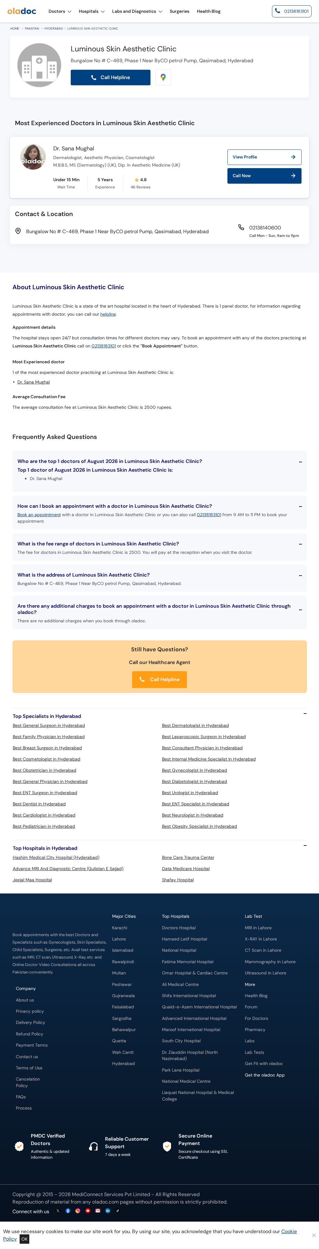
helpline (108, 314)
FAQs (21, 1097)
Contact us (27, 1056)
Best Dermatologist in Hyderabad (195, 725)
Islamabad (122, 950)
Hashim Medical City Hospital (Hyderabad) (56, 857)
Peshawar (122, 984)
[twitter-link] (58, 1211)
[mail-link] (98, 1211)
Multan (119, 973)
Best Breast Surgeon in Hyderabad (47, 748)
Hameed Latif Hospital (184, 939)
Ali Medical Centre (180, 984)
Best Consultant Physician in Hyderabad (202, 748)
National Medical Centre (186, 1081)
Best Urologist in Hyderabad (190, 792)
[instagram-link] (78, 1211)
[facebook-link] (68, 1211)
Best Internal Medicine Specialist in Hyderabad (209, 759)
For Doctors (256, 1018)
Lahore (119, 939)
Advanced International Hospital (194, 1018)
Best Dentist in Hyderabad (39, 804)
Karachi (119, 928)
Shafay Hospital (178, 880)
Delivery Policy (30, 1022)
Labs (250, 1041)
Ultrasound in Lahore (265, 973)
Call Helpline (164, 679)
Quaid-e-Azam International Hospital (199, 1007)
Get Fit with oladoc (264, 1063)
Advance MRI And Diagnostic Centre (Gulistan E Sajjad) (68, 868)
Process (24, 1108)
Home (14, 28)
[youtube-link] (88, 1211)
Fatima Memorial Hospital (187, 961)
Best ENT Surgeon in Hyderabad (45, 792)
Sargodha (121, 1018)
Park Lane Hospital (180, 1070)
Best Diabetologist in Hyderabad (194, 781)
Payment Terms (32, 1045)
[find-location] (163, 77)
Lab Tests (254, 1052)
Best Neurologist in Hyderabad (192, 815)
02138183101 (104, 346)
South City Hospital (181, 1041)
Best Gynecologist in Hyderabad (194, 770)
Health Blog (256, 995)
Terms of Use (29, 1068)
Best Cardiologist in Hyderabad (44, 815)
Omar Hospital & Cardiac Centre (195, 973)
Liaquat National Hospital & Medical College (198, 1095)
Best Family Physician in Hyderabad (49, 736)
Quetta (119, 1041)
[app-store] (273, 1093)
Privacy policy (30, 1011)
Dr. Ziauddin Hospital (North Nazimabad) (190, 1055)
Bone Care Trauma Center (188, 857)
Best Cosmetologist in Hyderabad (46, 759)
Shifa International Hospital (189, 995)
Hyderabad (54, 28)
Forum (251, 1007)
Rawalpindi (123, 961)
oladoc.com (105, 1202)
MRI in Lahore (258, 928)
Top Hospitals (175, 916)
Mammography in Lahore (270, 961)
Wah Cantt (123, 1052)
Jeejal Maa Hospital (32, 880)
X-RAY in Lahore (261, 939)
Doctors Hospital (179, 928)
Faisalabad (123, 1007)
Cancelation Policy (28, 1082)
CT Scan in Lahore (263, 950)
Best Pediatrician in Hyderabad (44, 826)
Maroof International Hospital (191, 1029)
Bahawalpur (124, 1029)
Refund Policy (29, 1034)
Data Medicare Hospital (186, 868)
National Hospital (179, 950)
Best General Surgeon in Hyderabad (49, 725)
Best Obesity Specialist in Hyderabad (199, 826)
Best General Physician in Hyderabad (50, 781)
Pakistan (32, 28)
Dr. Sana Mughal (73, 148)
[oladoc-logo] (21, 11)
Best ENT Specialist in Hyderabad (195, 804)
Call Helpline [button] (114, 77)
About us (25, 1000)
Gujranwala (123, 995)
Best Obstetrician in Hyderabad (44, 770)
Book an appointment (39, 514)
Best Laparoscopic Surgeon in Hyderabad (204, 736)
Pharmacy (255, 1029)
